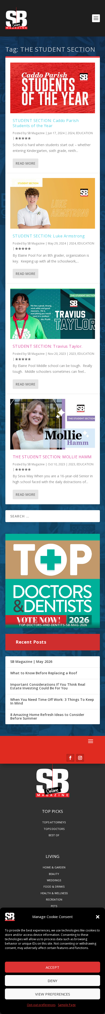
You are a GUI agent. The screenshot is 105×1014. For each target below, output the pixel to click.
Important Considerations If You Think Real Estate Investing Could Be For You (47, 686)
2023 (72, 354)
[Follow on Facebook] (70, 758)
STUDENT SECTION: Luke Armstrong (49, 236)
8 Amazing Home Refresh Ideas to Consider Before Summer (47, 716)
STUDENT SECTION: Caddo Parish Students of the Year (46, 123)
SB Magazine (36, 133)
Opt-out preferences (41, 1005)
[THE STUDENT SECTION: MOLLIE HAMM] (52, 424)
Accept (52, 967)
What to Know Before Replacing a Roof (43, 673)
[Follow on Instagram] (80, 758)
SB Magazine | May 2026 (31, 661)
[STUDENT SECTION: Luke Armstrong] (52, 203)
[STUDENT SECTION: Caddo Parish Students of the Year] (52, 88)
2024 (71, 133)
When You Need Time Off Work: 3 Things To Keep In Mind (52, 701)
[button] (97, 916)
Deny (52, 980)
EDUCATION (84, 133)
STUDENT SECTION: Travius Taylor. (48, 346)
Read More (25, 163)
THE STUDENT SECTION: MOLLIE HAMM (52, 457)
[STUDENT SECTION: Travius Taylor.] (52, 313)
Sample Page (67, 1005)
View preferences (52, 994)
